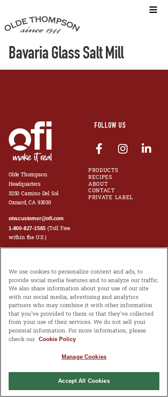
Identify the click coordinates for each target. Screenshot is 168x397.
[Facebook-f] (99, 148)
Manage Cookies (84, 357)
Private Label (110, 198)
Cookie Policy (57, 339)
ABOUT (98, 184)
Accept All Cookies (83, 381)
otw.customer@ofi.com (36, 218)
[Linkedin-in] (146, 148)
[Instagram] (123, 148)
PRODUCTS (103, 171)
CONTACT (101, 191)
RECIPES (100, 178)
